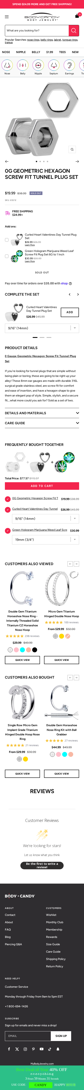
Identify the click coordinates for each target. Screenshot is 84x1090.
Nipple (21, 52)
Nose (6, 52)
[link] (10, 649)
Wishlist (51, 915)
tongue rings (69, 39)
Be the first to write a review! (42, 865)
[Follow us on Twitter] (17, 1049)
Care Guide (53, 951)
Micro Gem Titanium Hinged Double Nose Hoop (61, 614)
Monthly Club (54, 922)
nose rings (33, 39)
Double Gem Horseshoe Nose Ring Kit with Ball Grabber (61, 730)
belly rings (47, 39)
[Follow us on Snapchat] (58, 1049)
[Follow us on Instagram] (25, 1049)
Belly (36, 52)
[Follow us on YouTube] (42, 1049)
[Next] (77, 161)
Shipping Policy (56, 959)
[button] (70, 564)
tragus (9, 42)
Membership (54, 929)
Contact (10, 915)
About (9, 922)
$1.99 (49, 52)
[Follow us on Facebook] (9, 1049)
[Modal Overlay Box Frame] (42, 1078)
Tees (62, 52)
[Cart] (77, 16)
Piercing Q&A (13, 944)
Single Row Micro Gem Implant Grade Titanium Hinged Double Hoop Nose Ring (22, 732)
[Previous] (6, 161)
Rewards (51, 937)
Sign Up (61, 1036)
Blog (8, 937)
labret (57, 39)
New (75, 52)
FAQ (8, 929)
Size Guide (53, 944)
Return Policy (54, 966)
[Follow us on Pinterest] (33, 1049)
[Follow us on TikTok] (50, 1049)
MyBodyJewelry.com (42, 1063)
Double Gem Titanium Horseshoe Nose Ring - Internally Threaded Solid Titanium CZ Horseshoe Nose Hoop (22, 621)
